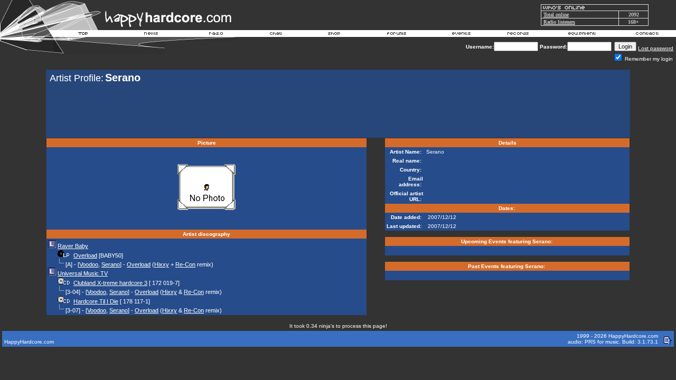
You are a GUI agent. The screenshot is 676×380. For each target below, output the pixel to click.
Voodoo (88, 264)
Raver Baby (73, 246)
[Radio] (216, 35)
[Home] (83, 35)
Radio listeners (559, 22)
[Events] (461, 35)
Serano (110, 264)
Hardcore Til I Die (95, 301)
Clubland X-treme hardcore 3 (110, 283)
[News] (150, 35)
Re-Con (185, 264)
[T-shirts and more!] (334, 35)
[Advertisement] (338, 112)
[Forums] (397, 35)
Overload (85, 255)
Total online (556, 14)
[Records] (518, 35)
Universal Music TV (83, 273)
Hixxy (161, 264)
